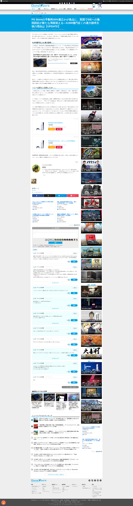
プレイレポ (34, 488)
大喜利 (84, 486)
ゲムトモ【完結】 (96, 493)
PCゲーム (46, 8)
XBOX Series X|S (56, 488)
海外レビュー (34, 491)
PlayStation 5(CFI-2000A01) (55, 122)
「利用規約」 (47, 246)
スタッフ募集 (64, 501)
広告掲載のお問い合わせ (54, 500)
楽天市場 (59, 129)
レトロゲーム (75, 486)
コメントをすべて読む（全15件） (70, 387)
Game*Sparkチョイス (87, 488)
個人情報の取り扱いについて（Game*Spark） (79, 500)
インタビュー (34, 489)
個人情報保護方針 (67, 500)
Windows (44, 486)
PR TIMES (69, 501)
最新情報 (63, 484)
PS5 (53, 486)
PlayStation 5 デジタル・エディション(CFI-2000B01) (61, 141)
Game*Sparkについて (35, 500)
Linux (44, 489)
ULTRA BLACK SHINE (97, 492)
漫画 (75, 8)
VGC (35, 190)
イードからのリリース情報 (56, 501)
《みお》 (77, 162)
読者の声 (69, 8)
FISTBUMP (90, 8)
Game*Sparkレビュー (36, 486)
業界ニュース (65, 489)
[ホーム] (32, 13)
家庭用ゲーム (54, 8)
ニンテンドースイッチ (57, 492)
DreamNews (74, 501)
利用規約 (89, 500)
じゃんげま (95, 486)
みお (44, 167)
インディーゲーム (46, 491)
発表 (63, 488)
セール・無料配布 (66, 486)
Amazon (51, 129)
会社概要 (61, 500)
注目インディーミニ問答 (36, 493)
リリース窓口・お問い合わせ (45, 500)
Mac (43, 488)
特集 (39, 8)
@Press (78, 501)
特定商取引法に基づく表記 (96, 500)
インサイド (82, 8)
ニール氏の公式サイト (38, 192)
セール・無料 (62, 8)
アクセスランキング (36, 11)
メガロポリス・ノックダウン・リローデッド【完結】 (97, 489)
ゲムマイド (98, 8)
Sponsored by (93, 451)
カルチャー (74, 484)
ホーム (33, 8)
